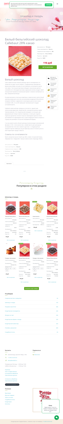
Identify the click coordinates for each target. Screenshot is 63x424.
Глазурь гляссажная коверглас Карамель (16, 258)
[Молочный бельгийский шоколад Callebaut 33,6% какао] (24, 208)
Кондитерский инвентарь (31, 323)
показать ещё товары (31, 288)
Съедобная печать (31, 332)
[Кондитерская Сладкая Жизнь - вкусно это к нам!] (45, 396)
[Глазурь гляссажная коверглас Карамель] (10, 250)
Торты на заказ (9, 397)
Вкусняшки (8, 393)
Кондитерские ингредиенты (31, 311)
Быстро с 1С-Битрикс (11, 384)
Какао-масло (36, 216)
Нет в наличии (47, 67)
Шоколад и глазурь (31, 302)
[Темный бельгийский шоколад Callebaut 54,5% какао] (10, 208)
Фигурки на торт (31, 315)
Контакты (7, 404)
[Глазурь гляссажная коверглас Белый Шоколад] (38, 250)
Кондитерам (8, 401)
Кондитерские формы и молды (31, 319)
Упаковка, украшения (31, 328)
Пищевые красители (31, 306)
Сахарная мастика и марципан (31, 298)
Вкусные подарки (9, 395)
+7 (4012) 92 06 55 (12, 357)
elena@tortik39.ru (12, 360)
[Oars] (8, 4)
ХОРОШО (48, 4)
